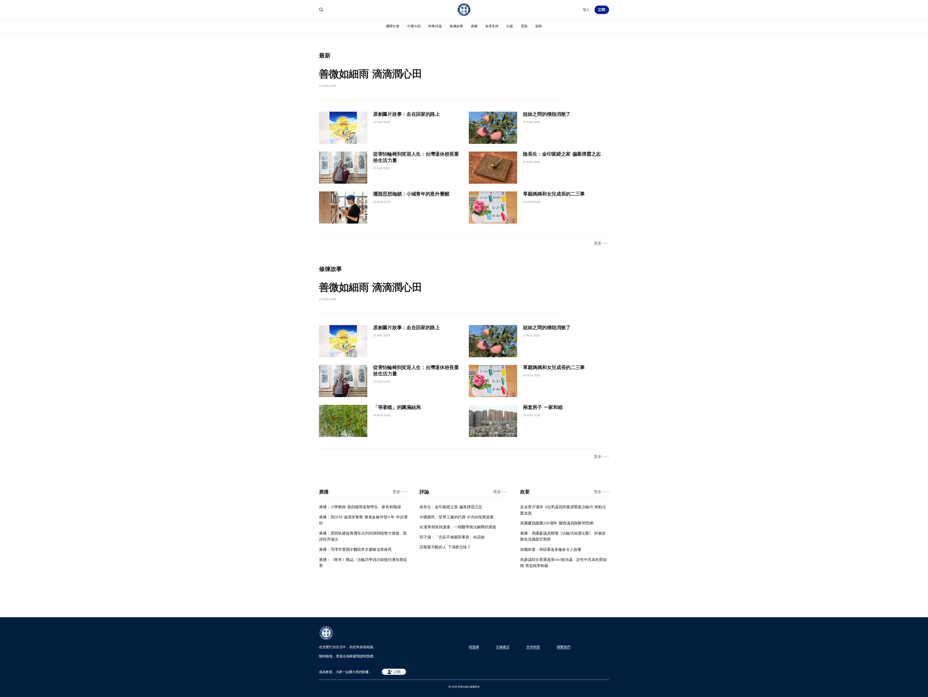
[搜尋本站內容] (321, 9)
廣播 (474, 26)
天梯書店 (502, 647)
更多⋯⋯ (601, 243)
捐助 (538, 26)
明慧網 (474, 647)
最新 (325, 55)
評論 (424, 492)
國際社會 (392, 26)
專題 (524, 26)
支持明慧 (533, 647)
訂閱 (601, 9)
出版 (509, 26)
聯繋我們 (563, 647)
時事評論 (435, 26)
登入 (586, 9)
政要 (524, 492)
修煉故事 (456, 26)
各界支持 (492, 26)
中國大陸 (414, 26)
